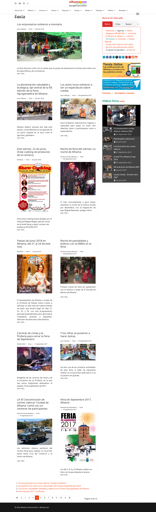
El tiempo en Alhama (114, 36)
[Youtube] (20, 3)
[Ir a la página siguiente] (65, 497)
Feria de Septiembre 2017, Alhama (75, 401)
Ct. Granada (120, 39)
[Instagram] (28, 3)
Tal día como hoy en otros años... (120, 44)
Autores (131, 50)
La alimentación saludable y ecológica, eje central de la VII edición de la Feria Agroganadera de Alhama (34, 89)
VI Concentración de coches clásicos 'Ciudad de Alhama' (42, 483)
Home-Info (18, 10)
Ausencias (110, 30)
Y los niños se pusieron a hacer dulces (75, 334)
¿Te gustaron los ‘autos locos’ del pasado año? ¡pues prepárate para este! (49, 486)
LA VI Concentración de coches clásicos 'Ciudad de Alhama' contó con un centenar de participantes (33, 404)
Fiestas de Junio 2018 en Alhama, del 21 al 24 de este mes (33, 243)
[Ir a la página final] (69, 497)
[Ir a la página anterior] (21, 497)
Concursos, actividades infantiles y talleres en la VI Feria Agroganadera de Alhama (53, 488)
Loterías (129, 36)
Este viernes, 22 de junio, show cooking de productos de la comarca (33, 152)
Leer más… (21, 73)
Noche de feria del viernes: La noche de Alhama (77, 150)
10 (61, 497)
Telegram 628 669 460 (115, 33)
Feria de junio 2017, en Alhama (31, 491)
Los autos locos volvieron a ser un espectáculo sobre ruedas (76, 87)
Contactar (132, 33)
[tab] (107, 24)
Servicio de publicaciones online (119, 47)
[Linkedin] (24, 3)
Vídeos (130, 30)
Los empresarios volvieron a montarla (39, 24)
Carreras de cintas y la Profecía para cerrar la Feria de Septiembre (33, 336)
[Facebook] (15, 3)
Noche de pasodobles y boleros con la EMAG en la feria (75, 243)
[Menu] (137, 13)
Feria (30, 29)
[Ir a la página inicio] (17, 497)
